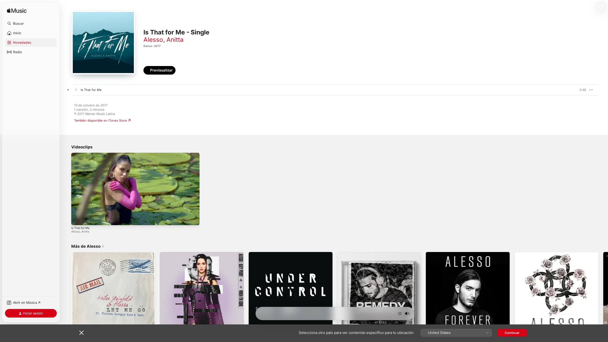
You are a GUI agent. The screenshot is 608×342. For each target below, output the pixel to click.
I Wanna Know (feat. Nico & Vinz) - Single (545, 254)
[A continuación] (400, 313)
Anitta (175, 39)
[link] (87, 246)
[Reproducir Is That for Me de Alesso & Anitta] (76, 90)
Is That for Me (80, 228)
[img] (17, 11)
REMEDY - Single (349, 254)
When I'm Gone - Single (177, 254)
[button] (31, 23)
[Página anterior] (66, 294)
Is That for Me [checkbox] (91, 90)
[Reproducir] (77, 219)
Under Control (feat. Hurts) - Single (275, 254)
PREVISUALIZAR (577, 89)
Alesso (153, 39)
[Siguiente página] (603, 294)
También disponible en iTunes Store (100, 120)
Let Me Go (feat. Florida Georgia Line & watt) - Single (111, 254)
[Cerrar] (81, 333)
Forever (431, 254)
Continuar (512, 333)
